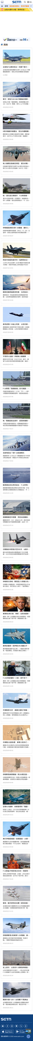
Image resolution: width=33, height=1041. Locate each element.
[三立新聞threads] (25, 1026)
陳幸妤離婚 (25, 6)
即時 (6, 6)
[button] (24, 2)
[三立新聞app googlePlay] (22, 1031)
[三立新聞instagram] (12, 1026)
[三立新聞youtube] (2, 1026)
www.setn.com (19, 1036)
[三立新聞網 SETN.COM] (2, 6)
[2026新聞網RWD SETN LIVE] (2, 2)
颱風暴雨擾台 (14, 6)
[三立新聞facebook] (7, 1026)
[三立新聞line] (16, 1026)
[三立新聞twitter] (21, 1026)
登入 (31, 2)
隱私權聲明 (4, 1036)
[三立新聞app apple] (7, 1031)
